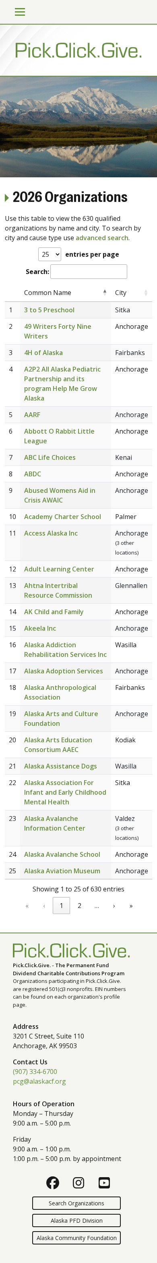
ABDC (32, 473)
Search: (37, 271)
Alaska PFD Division (77, 1220)
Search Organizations (76, 1203)
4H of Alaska (43, 352)
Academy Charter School (62, 516)
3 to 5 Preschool (49, 309)
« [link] (27, 905)
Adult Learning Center (59, 569)
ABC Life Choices (50, 457)
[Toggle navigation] (20, 12)
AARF (32, 414)
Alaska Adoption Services (63, 671)
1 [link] (61, 905)
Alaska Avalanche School (62, 854)
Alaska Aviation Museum (62, 870)
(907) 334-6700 (35, 1071)
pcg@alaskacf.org (39, 1081)
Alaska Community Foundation (77, 1238)
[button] (104, 293)
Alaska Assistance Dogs (60, 766)
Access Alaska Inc (51, 533)
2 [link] (79, 905)
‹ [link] (44, 905)
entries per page (92, 254)
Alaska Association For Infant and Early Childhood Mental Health (65, 792)
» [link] (131, 905)
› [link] (114, 905)
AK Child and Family (54, 611)
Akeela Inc (40, 628)
